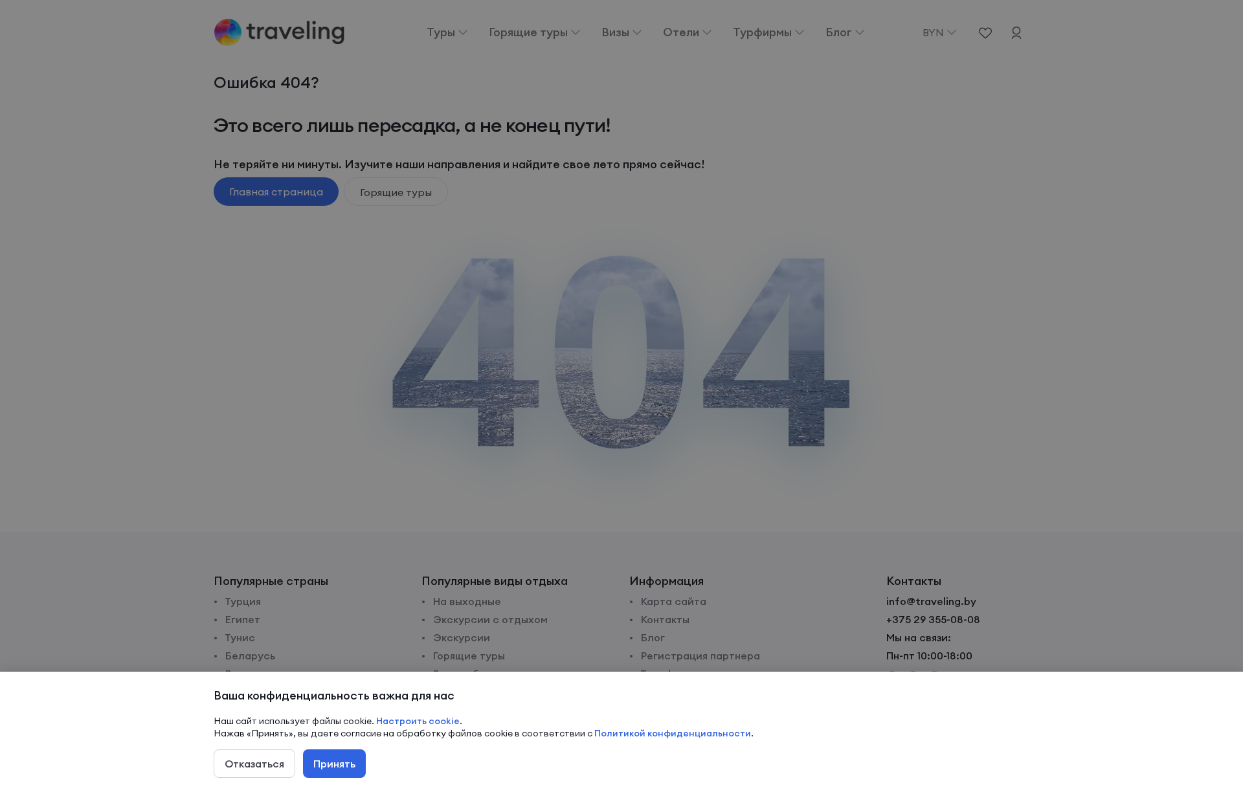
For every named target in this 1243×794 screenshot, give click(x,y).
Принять (334, 763)
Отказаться (254, 763)
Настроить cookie (418, 721)
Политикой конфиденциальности (672, 733)
